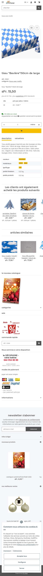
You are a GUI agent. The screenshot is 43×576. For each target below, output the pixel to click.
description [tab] (6, 138)
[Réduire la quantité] (4, 124)
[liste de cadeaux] (35, 2)
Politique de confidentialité (26, 545)
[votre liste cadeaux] (37, 27)
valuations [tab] (19, 138)
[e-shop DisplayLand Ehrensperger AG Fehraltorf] (10, 2)
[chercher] (39, 8)
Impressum (7, 551)
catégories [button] (6, 308)
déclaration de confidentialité (29, 420)
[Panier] (39, 2)
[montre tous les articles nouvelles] (40, 442)
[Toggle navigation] (3, 1)
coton (20, 163)
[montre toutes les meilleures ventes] (40, 486)
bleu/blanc (22, 159)
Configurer (22, 562)
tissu (25, 163)
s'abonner (33, 429)
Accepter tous (22, 556)
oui (20, 167)
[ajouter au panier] (3, 22)
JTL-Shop (25, 573)
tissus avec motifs (15, 81)
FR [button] (25, 2)
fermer (22, 568)
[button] (31, 2)
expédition (20, 96)
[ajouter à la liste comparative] (31, 27)
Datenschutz (17, 551)
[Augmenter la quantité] (39, 124)
